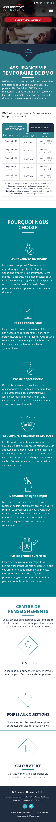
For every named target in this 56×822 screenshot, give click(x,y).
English (38, 3)
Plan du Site (40, 800)
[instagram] (31, 806)
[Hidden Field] (28, 645)
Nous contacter (36, 792)
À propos (19, 792)
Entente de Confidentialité (22, 800)
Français (49, 3)
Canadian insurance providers (16, 797)
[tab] (14, 127)
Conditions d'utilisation (40, 797)
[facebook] (25, 806)
